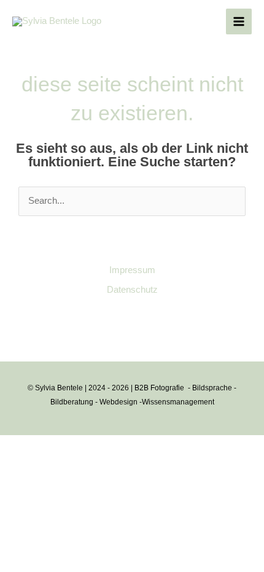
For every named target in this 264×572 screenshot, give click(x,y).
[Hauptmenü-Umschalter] (239, 21)
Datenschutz (132, 290)
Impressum (132, 270)
